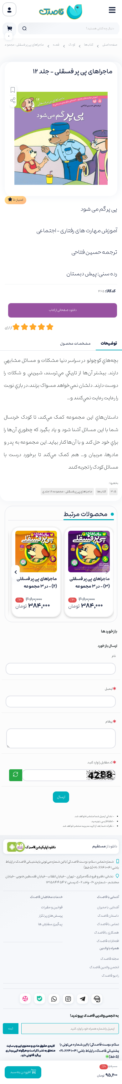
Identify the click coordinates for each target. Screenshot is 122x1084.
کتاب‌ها (88, 45)
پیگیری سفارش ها (50, 924)
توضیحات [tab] (109, 344)
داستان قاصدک (108, 915)
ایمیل (109, 689)
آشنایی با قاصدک (108, 897)
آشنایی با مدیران (108, 907)
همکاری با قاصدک (106, 932)
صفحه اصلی (109, 45)
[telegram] (82, 999)
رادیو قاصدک (110, 975)
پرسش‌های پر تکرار (51, 915)
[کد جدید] (15, 775)
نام (114, 656)
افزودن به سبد (20, 1072)
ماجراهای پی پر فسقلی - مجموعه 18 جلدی (67, 492)
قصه (56, 45)
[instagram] (68, 999)
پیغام (109, 721)
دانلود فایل (62, 310)
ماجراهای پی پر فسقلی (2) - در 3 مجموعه (37, 582)
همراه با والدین (109, 948)
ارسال (61, 797)
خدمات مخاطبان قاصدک (46, 897)
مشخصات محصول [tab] (75, 344)
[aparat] (25, 998)
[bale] (39, 998)
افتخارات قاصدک (108, 941)
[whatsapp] (53, 999)
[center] (24, 28)
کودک (72, 45)
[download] (33, 846)
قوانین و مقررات (52, 907)
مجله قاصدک (109, 958)
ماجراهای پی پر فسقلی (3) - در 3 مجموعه (89, 582)
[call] (96, 999)
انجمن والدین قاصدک (104, 967)
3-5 (113, 492)
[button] (106, 572)
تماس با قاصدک (108, 924)
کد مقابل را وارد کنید (100, 762)
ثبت (10, 1029)
